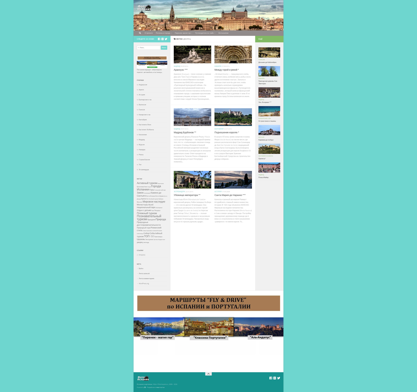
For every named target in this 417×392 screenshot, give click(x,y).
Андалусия (143, 85)
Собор (146, 233)
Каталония (143, 135)
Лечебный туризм (153, 199)
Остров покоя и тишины (267, 121)
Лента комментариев (146, 279)
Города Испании (149, 187)
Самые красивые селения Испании (152, 230)
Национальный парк (146, 207)
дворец (140, 242)
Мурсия (142, 145)
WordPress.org (144, 283)
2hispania (142, 255)
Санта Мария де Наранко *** (230, 195)
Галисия (142, 110)
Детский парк (162, 190)
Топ (140, 165)
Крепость (144, 199)
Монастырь (142, 204)
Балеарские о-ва (145, 100)
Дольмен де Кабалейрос (267, 62)
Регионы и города (163, 33)
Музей (150, 205)
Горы (151, 190)
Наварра (217, 66)
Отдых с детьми (144, 210)
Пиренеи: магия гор (183, 33)
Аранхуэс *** (181, 69)
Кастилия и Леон (145, 125)
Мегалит (139, 202)
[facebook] (159, 39)
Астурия (218, 192)
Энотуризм (149, 239)
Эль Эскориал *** (264, 102)
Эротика (155, 239)
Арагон (141, 90)
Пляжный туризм (147, 213)
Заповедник (147, 193)
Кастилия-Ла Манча (146, 130)
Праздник (151, 219)
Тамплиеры (158, 237)
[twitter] (166, 39)
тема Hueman (160, 387)
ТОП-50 (149, 236)
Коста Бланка (150, 196)
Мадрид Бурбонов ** (185, 132)
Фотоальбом (223, 33)
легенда (146, 242)
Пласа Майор (263, 177)
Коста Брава (160, 196)
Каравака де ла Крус (266, 140)
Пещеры (157, 210)
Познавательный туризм (149, 217)
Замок (140, 192)
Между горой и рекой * (226, 69)
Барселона (161, 183)
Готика (156, 190)
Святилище (140, 233)
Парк (152, 210)
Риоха (141, 155)
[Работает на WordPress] (145, 387)
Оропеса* (262, 159)
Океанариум (158, 207)
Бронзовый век (142, 187)
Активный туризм (147, 183)
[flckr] (162, 39)
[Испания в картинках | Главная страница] (144, 7)
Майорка (160, 199)
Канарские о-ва (144, 115)
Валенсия (142, 105)
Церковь (141, 239)
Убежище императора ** (187, 195)
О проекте (149, 33)
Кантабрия (218, 129)
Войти (141, 269)
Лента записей (144, 274)
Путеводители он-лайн (204, 33)
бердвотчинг (161, 239)
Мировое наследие (154, 201)
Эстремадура (179, 192)
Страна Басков (144, 160)
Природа (161, 219)
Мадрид (177, 66)
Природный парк (143, 228)
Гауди (149, 187)
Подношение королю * (226, 132)
